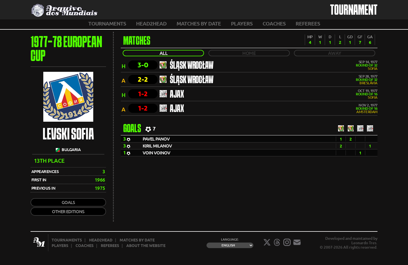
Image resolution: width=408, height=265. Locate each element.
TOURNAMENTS (107, 24)
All (164, 53)
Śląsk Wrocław (191, 66)
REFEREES (308, 24)
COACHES (274, 24)
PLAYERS (242, 24)
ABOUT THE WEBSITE (145, 245)
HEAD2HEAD (151, 24)
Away (334, 53)
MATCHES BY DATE (199, 24)
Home (249, 53)
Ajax (177, 95)
